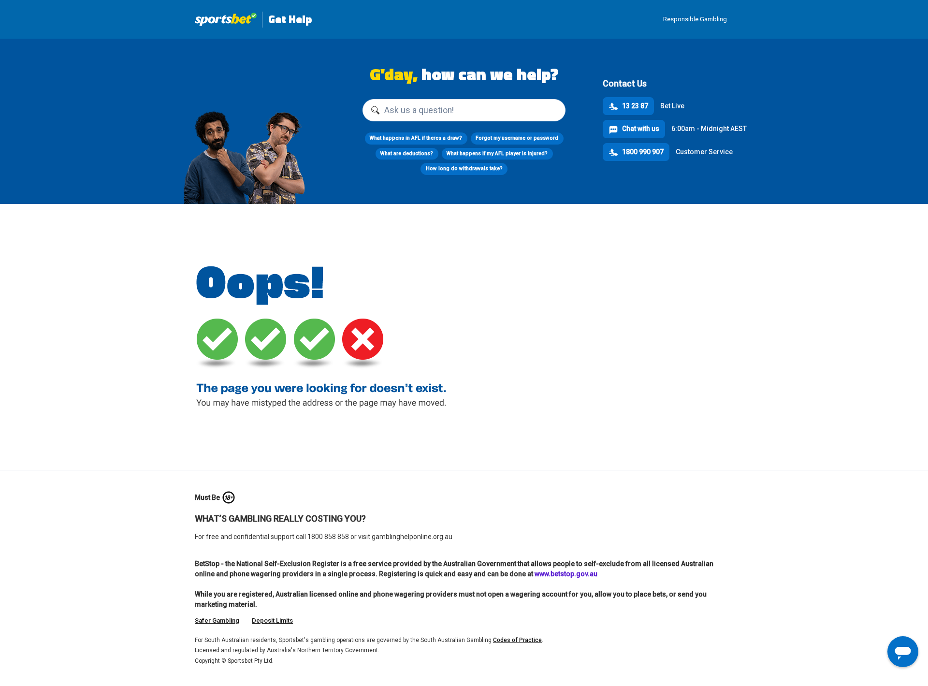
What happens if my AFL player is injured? (497, 153)
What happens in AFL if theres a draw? (416, 138)
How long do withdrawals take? (464, 168)
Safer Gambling (217, 620)
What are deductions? (406, 153)
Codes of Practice (517, 640)
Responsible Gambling (695, 19)
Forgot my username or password (517, 138)
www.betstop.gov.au (566, 574)
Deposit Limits (272, 620)
